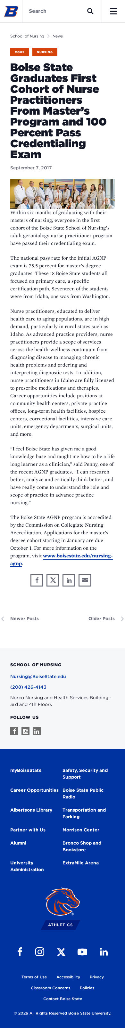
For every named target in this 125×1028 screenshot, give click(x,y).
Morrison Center (81, 829)
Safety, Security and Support (85, 774)
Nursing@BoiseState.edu (38, 676)
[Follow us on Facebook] (14, 731)
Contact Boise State (62, 998)
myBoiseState (26, 770)
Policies (87, 987)
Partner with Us (28, 829)
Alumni (18, 843)
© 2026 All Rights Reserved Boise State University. (62, 1013)
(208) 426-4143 (28, 687)
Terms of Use (34, 977)
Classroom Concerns (50, 987)
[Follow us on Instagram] (25, 731)
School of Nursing (27, 36)
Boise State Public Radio (83, 793)
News (58, 36)
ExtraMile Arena (81, 862)
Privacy (97, 977)
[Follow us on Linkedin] (37, 731)
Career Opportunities (34, 790)
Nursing (45, 52)
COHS (20, 52)
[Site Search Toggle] (90, 11)
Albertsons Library (31, 810)
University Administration (27, 866)
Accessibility (68, 977)
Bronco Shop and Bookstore (82, 846)
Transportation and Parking (84, 813)
